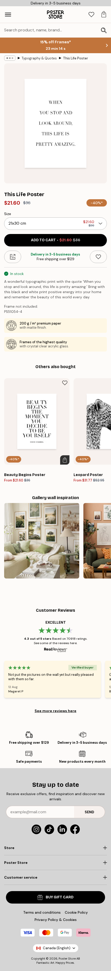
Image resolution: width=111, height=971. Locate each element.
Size (7, 213)
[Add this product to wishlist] (98, 257)
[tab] (91, 14)
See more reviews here (55, 710)
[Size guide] (12, 257)
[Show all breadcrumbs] (9, 58)
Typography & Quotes (39, 58)
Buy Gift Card (60, 897)
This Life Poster (75, 58)
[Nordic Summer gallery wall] (41, 541)
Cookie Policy (76, 912)
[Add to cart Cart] (64, 460)
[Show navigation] (8, 14)
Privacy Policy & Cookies (56, 919)
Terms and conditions (42, 912)
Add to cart (55, 240)
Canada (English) (56, 948)
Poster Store (67, 958)
